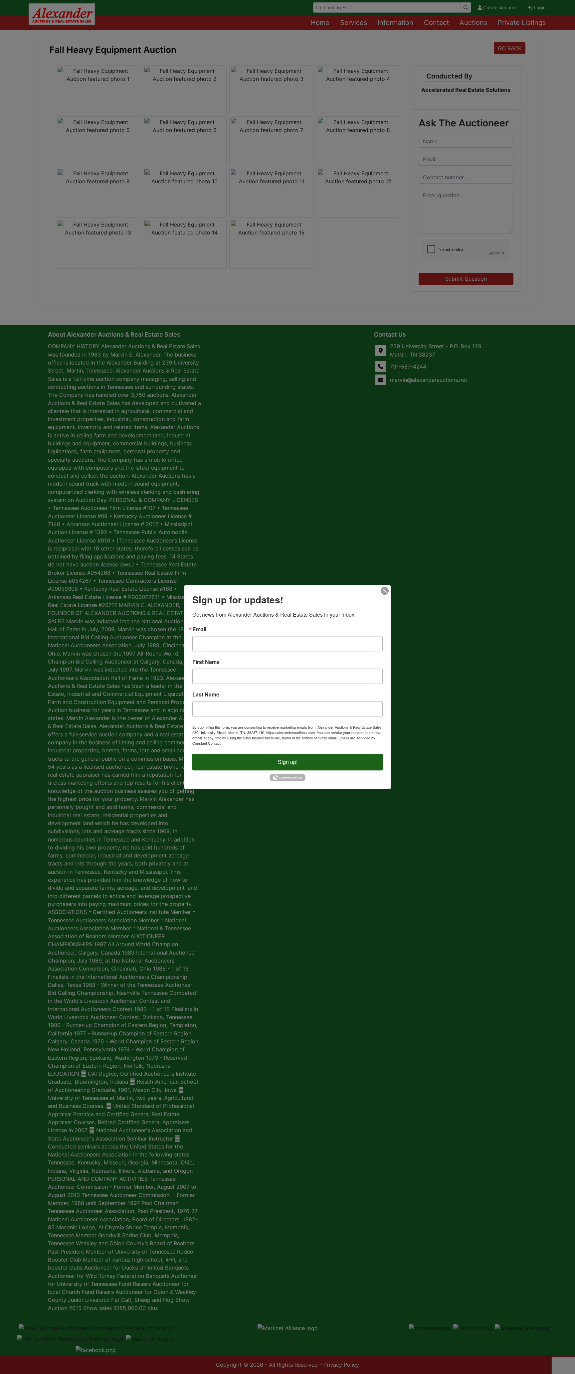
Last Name (205, 694)
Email (199, 629)
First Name (206, 662)
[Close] (385, 591)
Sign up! (287, 762)
